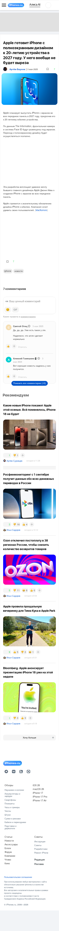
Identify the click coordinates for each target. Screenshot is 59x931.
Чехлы (8, 810)
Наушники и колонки (14, 789)
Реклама (39, 864)
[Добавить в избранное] (47, 69)
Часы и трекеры (12, 807)
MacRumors (41, 210)
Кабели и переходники (15, 822)
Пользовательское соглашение (18, 877)
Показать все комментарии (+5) (29, 383)
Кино (7, 863)
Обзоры (9, 785)
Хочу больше (29, 737)
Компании (10, 855)
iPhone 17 (38, 792)
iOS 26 (36, 785)
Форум (8, 852)
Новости (18, 270)
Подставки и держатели (10, 827)
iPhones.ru (11, 904)
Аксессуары (11, 844)
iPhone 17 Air (39, 800)
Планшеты (9, 803)
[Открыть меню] (4, 5)
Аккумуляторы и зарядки (12, 795)
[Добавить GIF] (15, 309)
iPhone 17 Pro (40, 796)
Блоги (8, 848)
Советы (38, 836)
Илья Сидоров (13, 529)
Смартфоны (10, 799)
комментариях (28, 316)
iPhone (7, 270)
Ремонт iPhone (41, 852)
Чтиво (8, 859)
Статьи (8, 836)
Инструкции (39, 841)
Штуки (8, 814)
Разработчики (40, 848)
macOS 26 (38, 789)
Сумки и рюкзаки (13, 818)
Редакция (39, 859)
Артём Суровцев (14, 460)
